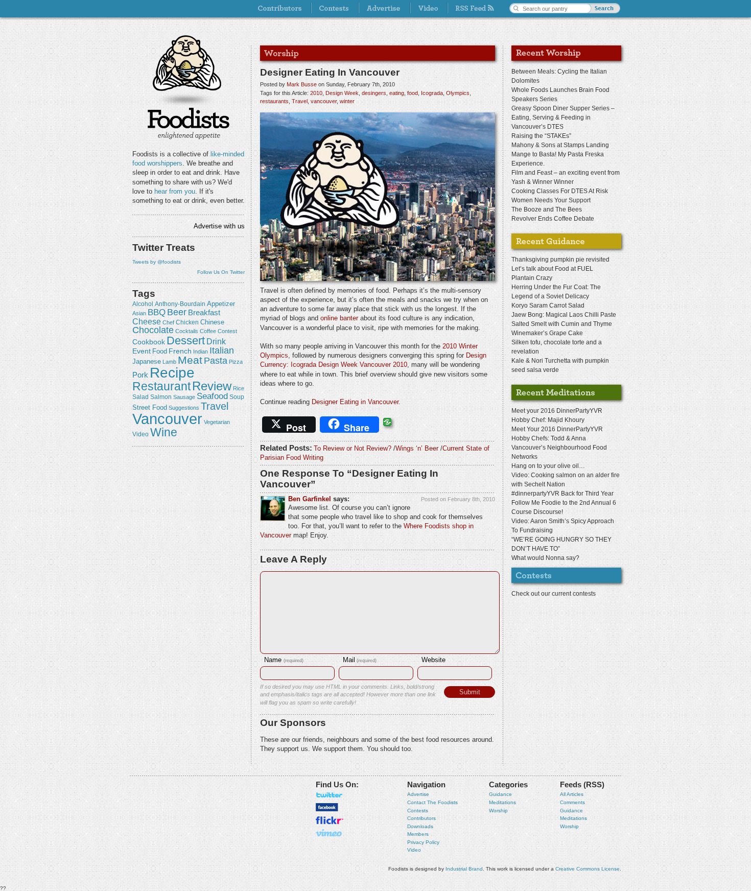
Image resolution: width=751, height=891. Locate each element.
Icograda (432, 93)
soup (236, 397)
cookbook (148, 342)
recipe (172, 373)
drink (216, 341)
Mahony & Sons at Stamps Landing (560, 145)
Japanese (146, 361)
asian (139, 313)
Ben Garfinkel (309, 499)
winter (347, 101)
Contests (417, 810)
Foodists (188, 122)
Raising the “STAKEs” (541, 135)
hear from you (174, 191)
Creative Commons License (587, 869)
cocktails (186, 331)
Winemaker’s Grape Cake (547, 333)
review (211, 386)
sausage (184, 397)
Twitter (329, 795)
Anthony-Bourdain (180, 304)
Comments (572, 802)
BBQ (157, 312)
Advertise (418, 794)
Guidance (500, 794)
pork (140, 375)
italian (221, 350)
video (140, 434)
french (180, 351)
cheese (146, 321)
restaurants (274, 101)
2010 (316, 93)
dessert (186, 340)
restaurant (161, 386)
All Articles (571, 794)
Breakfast (204, 312)
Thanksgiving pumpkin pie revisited (560, 259)
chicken (187, 322)
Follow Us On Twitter (221, 272)
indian (200, 351)
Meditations (502, 802)
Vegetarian (217, 422)
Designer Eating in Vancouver (355, 402)
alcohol (142, 304)
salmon (161, 397)
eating (396, 93)
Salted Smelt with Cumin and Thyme (561, 323)
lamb (169, 362)
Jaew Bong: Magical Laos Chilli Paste (563, 314)
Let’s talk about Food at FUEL (552, 268)
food (159, 351)
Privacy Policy (423, 842)
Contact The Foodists (432, 802)
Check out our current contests (553, 593)
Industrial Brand (464, 869)
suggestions (184, 408)
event (141, 351)
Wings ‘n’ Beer (416, 448)
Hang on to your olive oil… (548, 466)
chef (168, 322)
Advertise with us (219, 226)
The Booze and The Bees (546, 209)
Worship (498, 810)
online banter (339, 318)
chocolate (153, 329)
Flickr (329, 820)
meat (190, 360)
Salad (140, 397)
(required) (283, 660)
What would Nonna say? (545, 557)
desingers (374, 93)
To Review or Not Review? (352, 448)
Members (418, 834)
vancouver (167, 418)
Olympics (458, 93)
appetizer (221, 304)
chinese (212, 322)
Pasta (215, 361)
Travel (214, 406)
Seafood (212, 396)
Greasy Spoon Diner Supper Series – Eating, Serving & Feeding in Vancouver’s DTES (563, 117)
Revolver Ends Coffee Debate (552, 218)
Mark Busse (302, 84)
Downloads (420, 826)
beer (176, 312)
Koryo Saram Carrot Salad (547, 305)
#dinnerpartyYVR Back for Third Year (562, 493)
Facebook (327, 807)
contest (227, 331)
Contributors (421, 818)
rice (238, 388)
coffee (208, 331)
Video (414, 850)
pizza (236, 362)
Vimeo (329, 832)
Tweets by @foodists (156, 262)
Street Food (149, 407)
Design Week (342, 93)
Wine (163, 432)
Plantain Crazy (531, 278)
